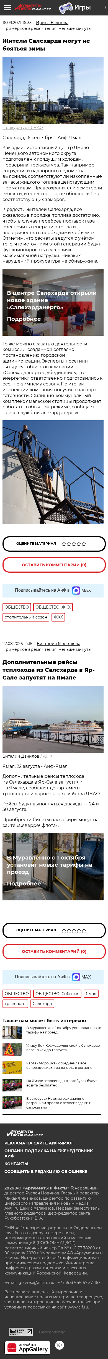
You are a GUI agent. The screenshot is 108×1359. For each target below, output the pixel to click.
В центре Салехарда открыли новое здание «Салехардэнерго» (52, 300)
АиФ (47, 756)
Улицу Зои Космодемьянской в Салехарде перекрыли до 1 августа (63, 1047)
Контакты (16, 1163)
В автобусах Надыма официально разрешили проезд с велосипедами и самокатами (58, 1102)
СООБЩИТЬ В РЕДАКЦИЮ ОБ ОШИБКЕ (45, 1171)
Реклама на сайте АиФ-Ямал (38, 1143)
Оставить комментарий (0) (54, 564)
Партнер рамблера (52, 1332)
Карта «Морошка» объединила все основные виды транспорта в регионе (59, 1065)
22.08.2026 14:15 (17, 643)
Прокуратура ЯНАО (22, 127)
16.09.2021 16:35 (17, 22)
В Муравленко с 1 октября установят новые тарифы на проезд (49, 864)
